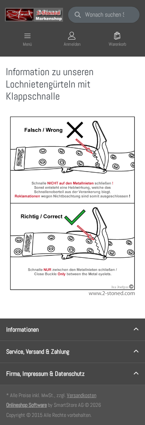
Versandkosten (81, 395)
